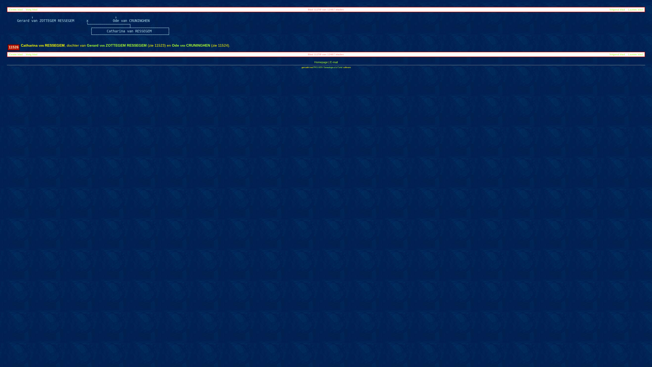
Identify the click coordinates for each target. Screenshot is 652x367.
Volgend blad (617, 9)
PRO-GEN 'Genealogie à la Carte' (328, 67)
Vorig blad (31, 9)
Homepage (321, 62)
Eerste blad (16, 9)
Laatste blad (635, 9)
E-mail (334, 62)
